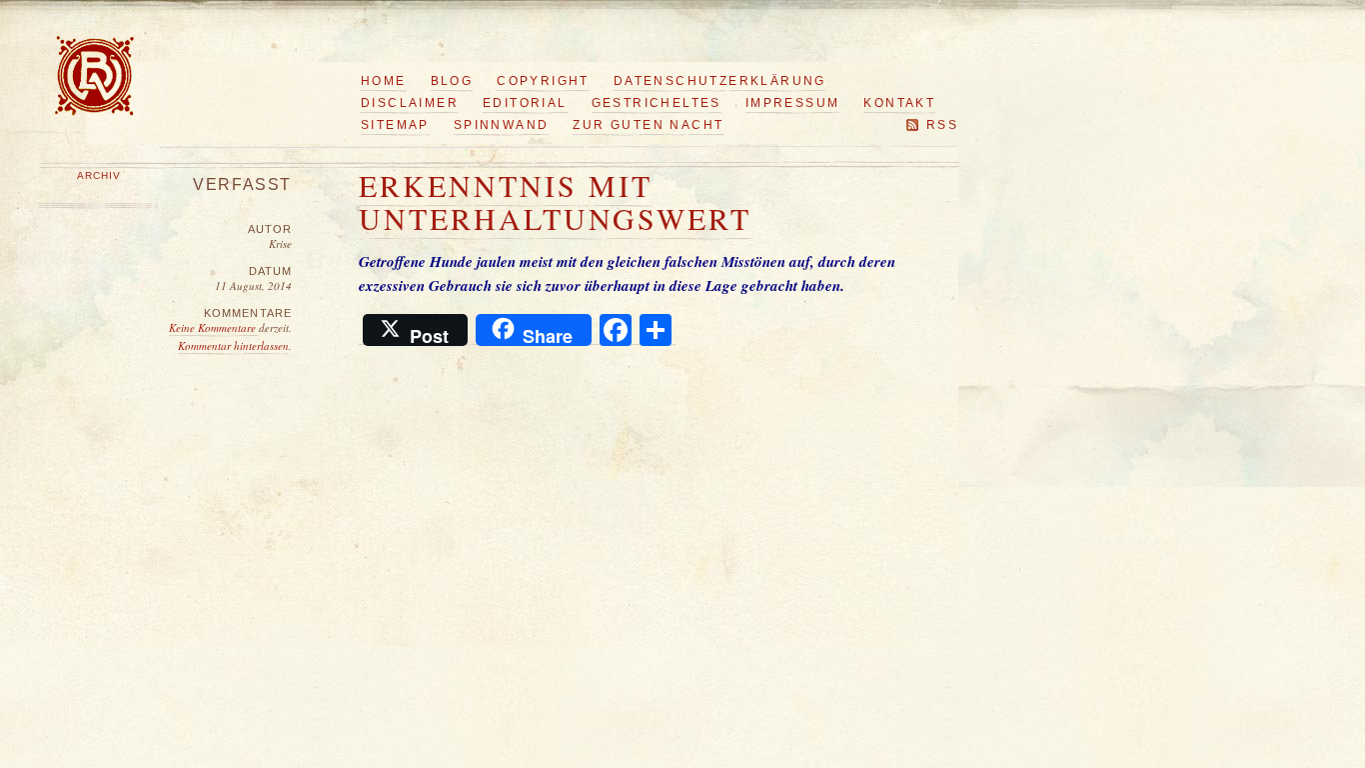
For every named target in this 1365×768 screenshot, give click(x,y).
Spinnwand (502, 125)
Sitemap (395, 125)
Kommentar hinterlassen (233, 345)
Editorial (525, 103)
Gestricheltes (656, 103)
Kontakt (899, 103)
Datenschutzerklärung (720, 81)
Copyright (543, 81)
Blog (452, 81)
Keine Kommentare (214, 327)
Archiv (99, 175)
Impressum (792, 103)
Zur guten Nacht (648, 125)
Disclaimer (410, 103)
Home (384, 81)
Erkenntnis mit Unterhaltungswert (555, 201)
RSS (942, 125)
